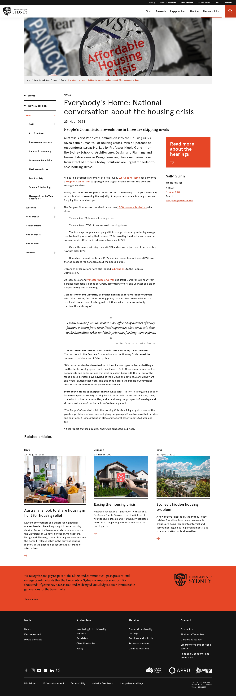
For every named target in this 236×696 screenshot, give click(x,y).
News (55, 80)
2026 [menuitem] (31, 124)
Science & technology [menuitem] (40, 187)
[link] (152, 3)
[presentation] (55, 501)
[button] (230, 11)
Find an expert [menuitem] (33, 234)
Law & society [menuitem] (36, 178)
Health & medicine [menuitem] (38, 169)
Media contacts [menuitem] (33, 225)
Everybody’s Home (129, 177)
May (62, 80)
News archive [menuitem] (32, 216)
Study (149, 11)
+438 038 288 (173, 191)
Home (28, 80)
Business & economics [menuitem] (40, 142)
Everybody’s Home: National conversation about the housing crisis (103, 80)
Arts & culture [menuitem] (36, 133)
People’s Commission (78, 181)
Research (161, 11)
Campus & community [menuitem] (40, 151)
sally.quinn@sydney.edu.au (179, 200)
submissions (119, 268)
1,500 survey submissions (132, 207)
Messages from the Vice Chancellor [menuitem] (41, 197)
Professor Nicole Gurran (100, 279)
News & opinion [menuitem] (37, 105)
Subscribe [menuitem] (31, 207)
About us (194, 11)
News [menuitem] (28, 115)
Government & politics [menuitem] (40, 160)
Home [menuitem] (31, 95)
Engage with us (177, 11)
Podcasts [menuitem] (30, 252)
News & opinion (211, 11)
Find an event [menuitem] (32, 243)
